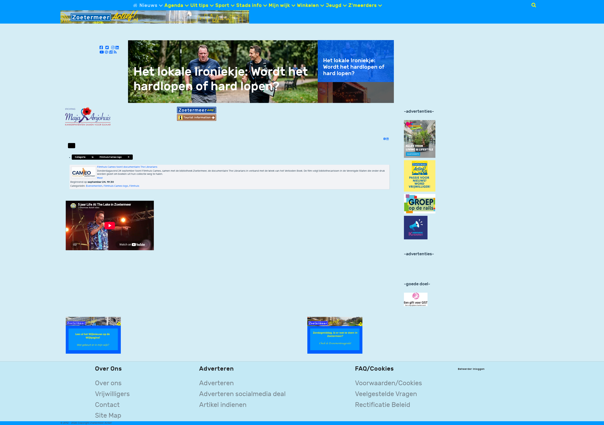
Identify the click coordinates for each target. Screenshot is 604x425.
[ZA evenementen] (334, 335)
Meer (100, 178)
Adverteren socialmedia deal (242, 394)
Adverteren (216, 383)
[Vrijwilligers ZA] (419, 175)
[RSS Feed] (384, 139)
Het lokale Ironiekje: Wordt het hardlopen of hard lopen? (220, 79)
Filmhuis (134, 186)
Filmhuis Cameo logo (116, 186)
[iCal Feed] (387, 139)
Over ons (108, 383)
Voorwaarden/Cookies (388, 383)
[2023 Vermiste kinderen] (416, 227)
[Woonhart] (419, 138)
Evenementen (94, 186)
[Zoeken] (533, 5)
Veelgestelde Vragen (386, 394)
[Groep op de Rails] (419, 203)
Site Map (108, 415)
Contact (107, 405)
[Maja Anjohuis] (87, 116)
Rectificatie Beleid (382, 405)
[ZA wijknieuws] (93, 335)
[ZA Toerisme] (196, 113)
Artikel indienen (222, 405)
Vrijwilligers (112, 394)
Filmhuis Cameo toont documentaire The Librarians (127, 167)
